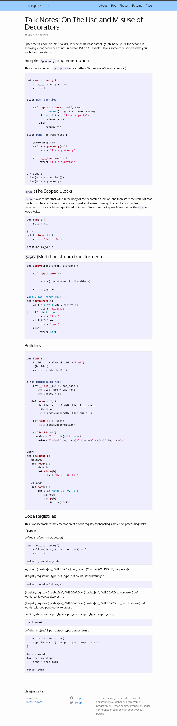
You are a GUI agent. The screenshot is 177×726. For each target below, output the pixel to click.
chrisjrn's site (37, 5)
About (103, 5)
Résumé (137, 5)
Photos (124, 5)
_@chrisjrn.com (33, 702)
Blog (113, 5)
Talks (149, 5)
